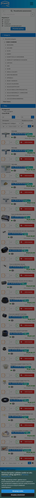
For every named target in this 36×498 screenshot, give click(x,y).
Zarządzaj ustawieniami (18, 495)
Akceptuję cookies (17, 491)
